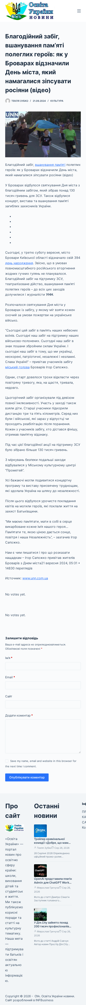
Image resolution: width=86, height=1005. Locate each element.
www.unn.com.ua (35, 578)
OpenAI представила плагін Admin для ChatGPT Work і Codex (53, 882)
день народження (19, 263)
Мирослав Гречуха (48, 887)
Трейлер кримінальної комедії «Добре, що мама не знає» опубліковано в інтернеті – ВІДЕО (52, 844)
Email (10, 677)
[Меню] (79, 11)
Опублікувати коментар (27, 777)
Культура (56, 100)
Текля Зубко (44, 847)
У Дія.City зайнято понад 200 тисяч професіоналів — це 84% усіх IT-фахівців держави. (52, 928)
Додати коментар (19, 715)
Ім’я (8, 658)
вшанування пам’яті (50, 165)
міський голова (17, 367)
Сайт (8, 696)
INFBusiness (44, 1000)
